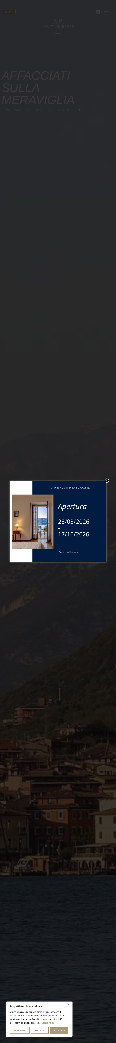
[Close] (69, 1004)
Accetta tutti (59, 1030)
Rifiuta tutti (40, 1030)
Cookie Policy (48, 1023)
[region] (39, 1019)
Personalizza (20, 1030)
